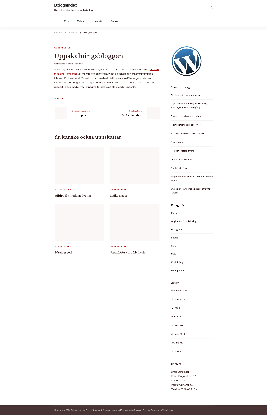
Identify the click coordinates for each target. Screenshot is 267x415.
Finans (174, 237)
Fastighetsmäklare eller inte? (186, 125)
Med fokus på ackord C (182, 159)
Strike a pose (119, 196)
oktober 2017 (178, 351)
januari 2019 (177, 325)
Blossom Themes (142, 410)
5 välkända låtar (179, 168)
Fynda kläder (177, 142)
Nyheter (81, 21)
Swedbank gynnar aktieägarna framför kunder (191, 191)
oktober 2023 (178, 299)
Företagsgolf (63, 252)
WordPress (167, 410)
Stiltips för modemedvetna (73, 196)
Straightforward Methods (127, 252)
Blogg (174, 213)
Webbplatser (62, 48)
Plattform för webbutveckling (186, 95)
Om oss (114, 21)
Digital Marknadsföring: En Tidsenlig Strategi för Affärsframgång (189, 105)
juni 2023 (175, 308)
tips (62, 98)
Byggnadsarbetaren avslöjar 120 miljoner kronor (192, 179)
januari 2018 (177, 343)
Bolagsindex (65, 5)
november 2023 (179, 291)
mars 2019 (176, 317)
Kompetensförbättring (182, 151)
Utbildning (177, 262)
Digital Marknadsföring (184, 221)
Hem (66, 21)
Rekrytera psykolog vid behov (186, 116)
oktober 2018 (178, 334)
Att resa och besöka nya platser (187, 133)
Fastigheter (177, 229)
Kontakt (98, 21)
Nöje (173, 245)
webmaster (59, 63)
